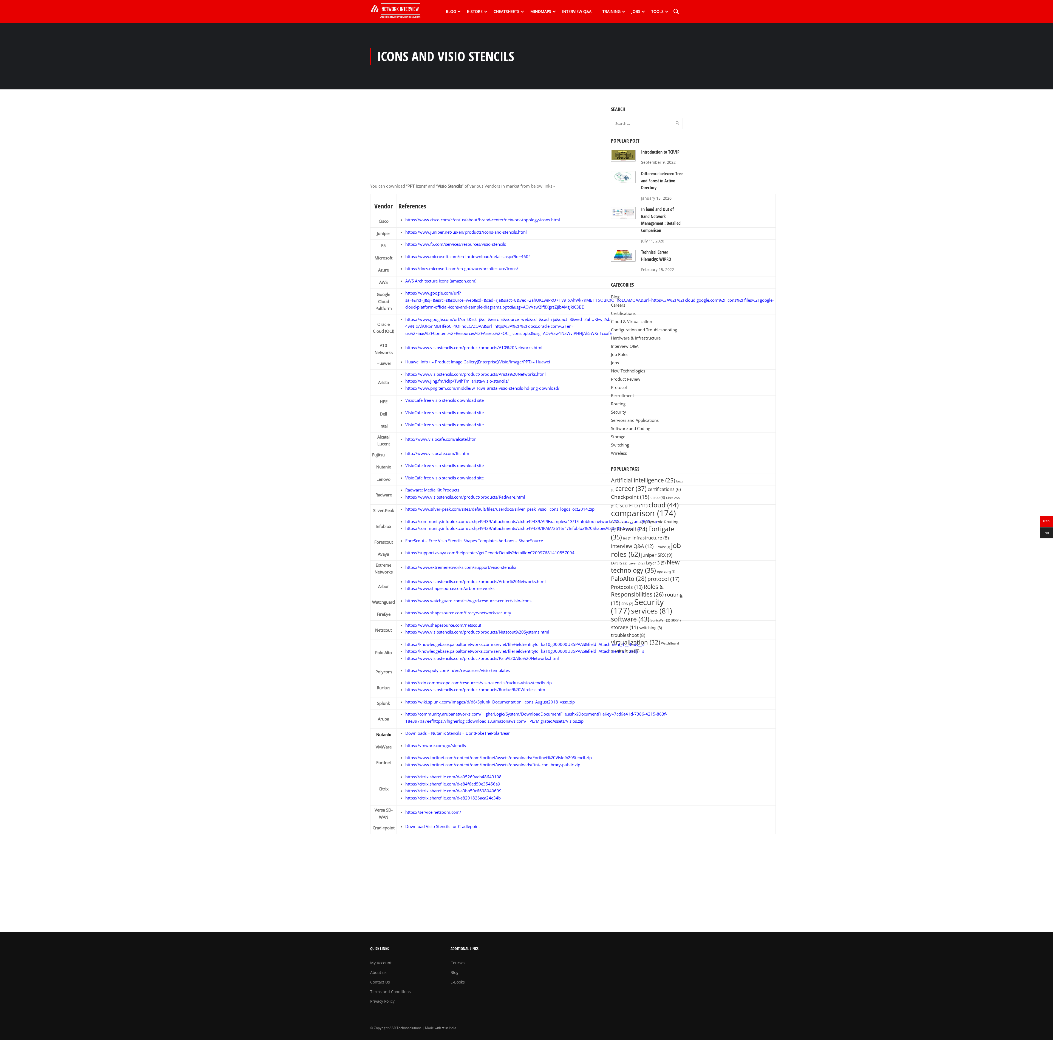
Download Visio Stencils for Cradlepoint (442, 826)
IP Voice (662, 547)
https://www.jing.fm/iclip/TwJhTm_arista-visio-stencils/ (457, 381)
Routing (618, 403)
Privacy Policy (382, 1001)
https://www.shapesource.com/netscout (443, 625)
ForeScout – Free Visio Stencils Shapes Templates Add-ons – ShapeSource (474, 540)
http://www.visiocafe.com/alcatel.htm (441, 439)
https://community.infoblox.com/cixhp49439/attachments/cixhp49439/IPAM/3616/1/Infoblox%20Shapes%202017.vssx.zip (522, 528)
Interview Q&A (576, 11)
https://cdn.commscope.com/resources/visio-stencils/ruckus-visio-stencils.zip (478, 682)
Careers (618, 305)
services (651, 611)
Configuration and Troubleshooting (644, 329)
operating (666, 571)
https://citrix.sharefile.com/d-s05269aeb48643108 (453, 776)
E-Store (475, 11)
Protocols (626, 587)
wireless (627, 651)
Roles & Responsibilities (637, 590)
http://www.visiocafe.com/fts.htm (437, 453)
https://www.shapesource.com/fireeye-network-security (458, 612)
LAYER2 (619, 563)
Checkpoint (630, 497)
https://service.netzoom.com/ (433, 812)
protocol (663, 579)
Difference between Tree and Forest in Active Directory (662, 181)
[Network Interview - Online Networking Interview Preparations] (397, 11)
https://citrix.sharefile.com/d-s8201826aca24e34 (451, 798)
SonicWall (660, 620)
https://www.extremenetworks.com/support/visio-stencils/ (461, 567)
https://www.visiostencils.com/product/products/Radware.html (465, 497)
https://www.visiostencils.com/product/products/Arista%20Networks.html (475, 374)
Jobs (636, 11)
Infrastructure (650, 538)
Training (611, 11)
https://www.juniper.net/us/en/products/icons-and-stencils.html (466, 232)
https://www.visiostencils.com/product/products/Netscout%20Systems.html (477, 632)
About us (378, 972)
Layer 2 (637, 563)
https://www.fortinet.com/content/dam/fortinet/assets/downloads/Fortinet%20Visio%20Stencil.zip (498, 757)
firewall (631, 529)
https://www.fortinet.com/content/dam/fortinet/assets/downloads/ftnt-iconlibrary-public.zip (492, 764)
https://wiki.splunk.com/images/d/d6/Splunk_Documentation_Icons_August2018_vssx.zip (490, 702)
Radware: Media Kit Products (432, 490)
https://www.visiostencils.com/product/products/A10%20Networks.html (473, 347)
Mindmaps (540, 11)
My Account (381, 962)
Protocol (619, 387)
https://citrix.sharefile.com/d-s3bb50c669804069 (452, 790)
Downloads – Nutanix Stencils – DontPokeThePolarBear (457, 733)
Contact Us (380, 982)
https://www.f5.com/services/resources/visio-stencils (455, 244)
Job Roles (619, 354)
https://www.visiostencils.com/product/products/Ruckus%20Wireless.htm (475, 689)
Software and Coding (630, 428)
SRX (676, 620)
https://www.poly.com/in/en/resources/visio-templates (457, 670)
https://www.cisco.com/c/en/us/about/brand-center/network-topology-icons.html (482, 219)
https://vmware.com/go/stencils (435, 745)
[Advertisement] (486, 144)
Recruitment (622, 395)
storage (624, 627)
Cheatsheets (506, 11)
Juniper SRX (656, 555)
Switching (620, 445)
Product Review (625, 379)
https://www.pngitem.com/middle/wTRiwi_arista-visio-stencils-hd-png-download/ (482, 388)
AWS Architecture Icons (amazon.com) (440, 281)
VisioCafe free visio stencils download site (444, 400)
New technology (645, 566)
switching (650, 627)
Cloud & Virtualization (631, 321)
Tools (657, 11)
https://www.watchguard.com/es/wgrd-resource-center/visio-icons (468, 600)
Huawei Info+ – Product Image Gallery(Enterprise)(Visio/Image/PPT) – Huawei (477, 361)
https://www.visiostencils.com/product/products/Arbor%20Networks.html (475, 581)
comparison (643, 513)
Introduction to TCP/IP (660, 152)
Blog (451, 11)
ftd (627, 538)
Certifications (623, 313)
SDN (627, 603)
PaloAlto (628, 579)
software (630, 619)
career (631, 488)
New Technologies (628, 371)
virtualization (635, 642)
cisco (657, 497)
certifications (664, 489)
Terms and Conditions (390, 991)
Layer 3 (656, 563)
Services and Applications (635, 420)
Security (618, 412)
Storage (618, 436)
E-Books (458, 982)
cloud (664, 505)
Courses (458, 962)
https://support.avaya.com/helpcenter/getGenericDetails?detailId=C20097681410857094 (489, 552)
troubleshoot (628, 635)
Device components (628, 522)
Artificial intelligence (643, 480)
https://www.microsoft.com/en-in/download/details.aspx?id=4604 (468, 256)
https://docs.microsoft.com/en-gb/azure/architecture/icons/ (461, 268)
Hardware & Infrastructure (636, 338)
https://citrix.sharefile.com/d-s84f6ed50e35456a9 (452, 784)
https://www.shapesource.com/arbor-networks (449, 588)
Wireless (619, 453)
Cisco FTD (631, 505)
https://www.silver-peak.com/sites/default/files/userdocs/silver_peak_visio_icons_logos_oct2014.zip (500, 509)
